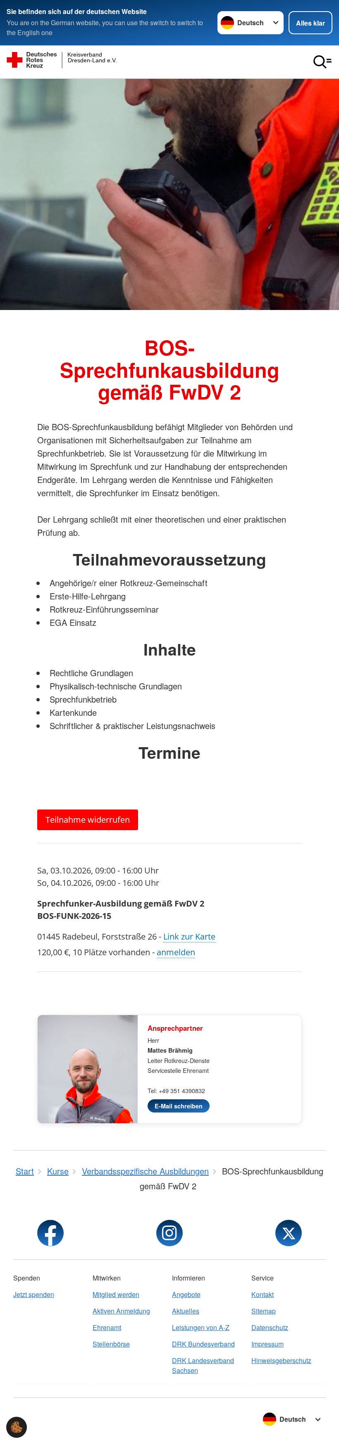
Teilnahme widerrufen (87, 819)
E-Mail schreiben (179, 1106)
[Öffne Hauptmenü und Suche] (322, 62)
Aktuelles (185, 1311)
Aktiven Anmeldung (121, 1311)
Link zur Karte (189, 936)
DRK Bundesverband (203, 1344)
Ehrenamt (107, 1327)
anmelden (176, 952)
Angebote (186, 1294)
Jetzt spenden (33, 1294)
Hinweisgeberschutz (281, 1360)
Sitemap (263, 1311)
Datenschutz (269, 1327)
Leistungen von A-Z (200, 1327)
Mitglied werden (116, 1294)
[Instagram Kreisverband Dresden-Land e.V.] (169, 1233)
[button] (16, 1427)
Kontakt (262, 1294)
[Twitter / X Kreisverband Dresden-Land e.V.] (288, 1233)
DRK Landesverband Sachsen (203, 1365)
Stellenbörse (111, 1344)
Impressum (267, 1344)
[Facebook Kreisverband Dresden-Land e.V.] (50, 1233)
